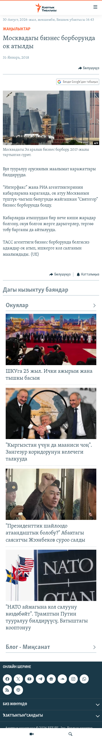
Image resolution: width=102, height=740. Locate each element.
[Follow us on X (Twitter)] (18, 678)
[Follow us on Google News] (51, 678)
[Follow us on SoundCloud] (62, 678)
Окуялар (17, 305)
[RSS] (7, 689)
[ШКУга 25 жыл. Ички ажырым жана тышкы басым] (51, 339)
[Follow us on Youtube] (29, 678)
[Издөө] (70, 734)
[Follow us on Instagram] (73, 678)
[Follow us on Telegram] (40, 678)
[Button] (88, 68)
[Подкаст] (18, 689)
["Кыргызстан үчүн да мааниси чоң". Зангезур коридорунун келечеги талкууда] (51, 413)
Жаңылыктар (16, 29)
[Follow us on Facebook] (7, 678)
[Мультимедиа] (31, 734)
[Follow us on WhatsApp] (84, 678)
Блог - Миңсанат (28, 647)
